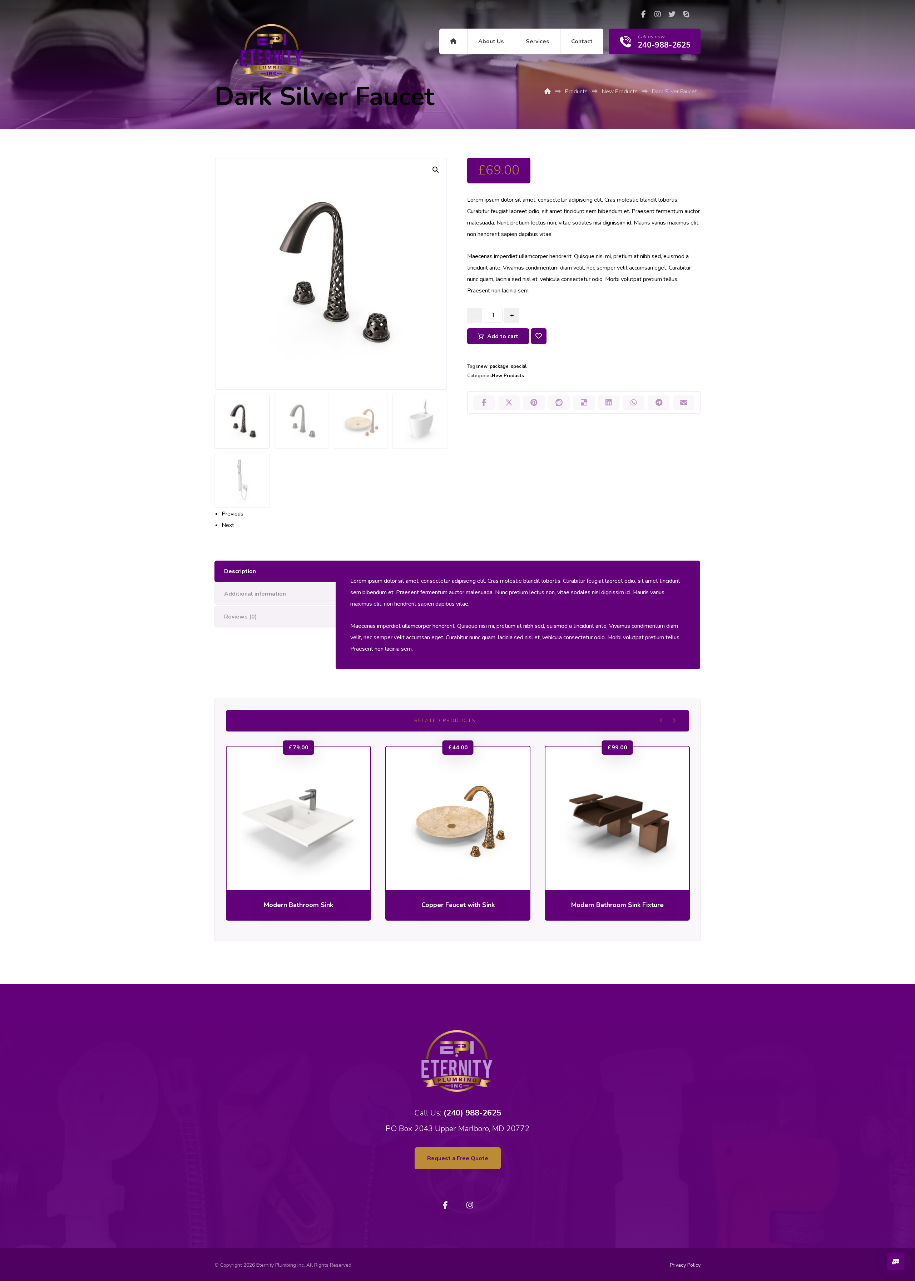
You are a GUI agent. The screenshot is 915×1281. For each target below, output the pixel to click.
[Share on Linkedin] (609, 402)
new (483, 366)
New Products (508, 376)
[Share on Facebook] (484, 402)
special (519, 366)
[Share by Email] (683, 402)
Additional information (255, 594)
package (499, 366)
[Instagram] (658, 14)
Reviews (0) (240, 617)
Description (240, 571)
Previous (232, 514)
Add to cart (502, 336)
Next (228, 525)
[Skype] (686, 14)
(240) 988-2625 (472, 1113)
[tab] (275, 571)
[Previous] (661, 720)
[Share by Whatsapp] (633, 402)
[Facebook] (643, 14)
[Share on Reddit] (559, 402)
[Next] (674, 720)
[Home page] (547, 91)
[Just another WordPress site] (272, 51)
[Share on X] (509, 402)
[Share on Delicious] (584, 402)
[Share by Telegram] (658, 402)
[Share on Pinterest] (534, 402)
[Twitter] (672, 14)
